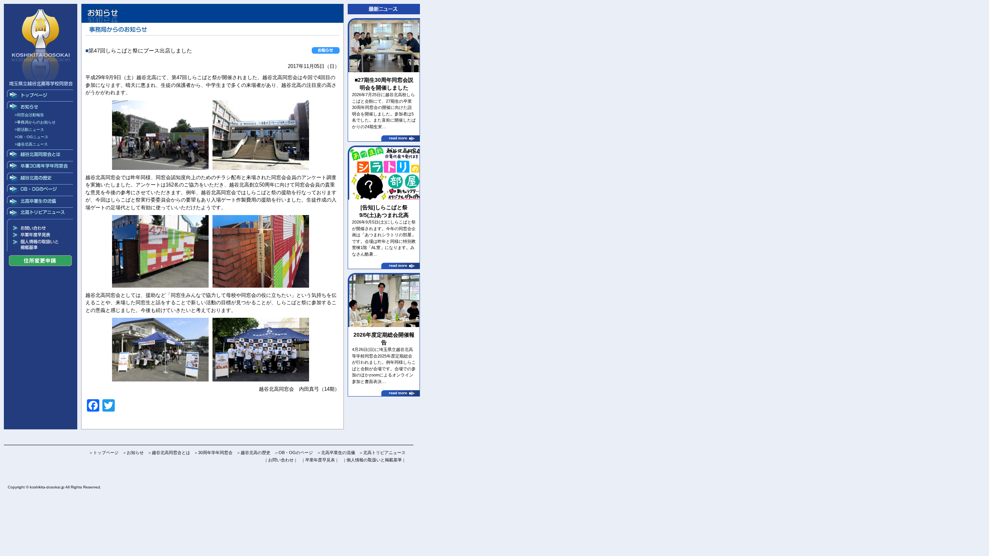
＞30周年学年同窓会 (213, 452)
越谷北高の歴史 (40, 178)
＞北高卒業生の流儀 (336, 452)
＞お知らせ (133, 452)
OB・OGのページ (40, 190)
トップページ (40, 95)
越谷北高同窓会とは (40, 155)
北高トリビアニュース (40, 213)
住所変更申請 (40, 260)
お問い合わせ (40, 228)
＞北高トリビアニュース (382, 452)
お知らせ (40, 107)
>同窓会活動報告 (29, 115)
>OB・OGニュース (31, 137)
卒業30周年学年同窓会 (40, 167)
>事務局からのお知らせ (35, 122)
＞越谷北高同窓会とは (169, 452)
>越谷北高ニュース (31, 144)
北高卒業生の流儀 (40, 201)
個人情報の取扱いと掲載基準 (40, 245)
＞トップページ (104, 452)
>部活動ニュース (29, 129)
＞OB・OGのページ (293, 452)
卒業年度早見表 (40, 235)
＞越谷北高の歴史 (253, 452)
